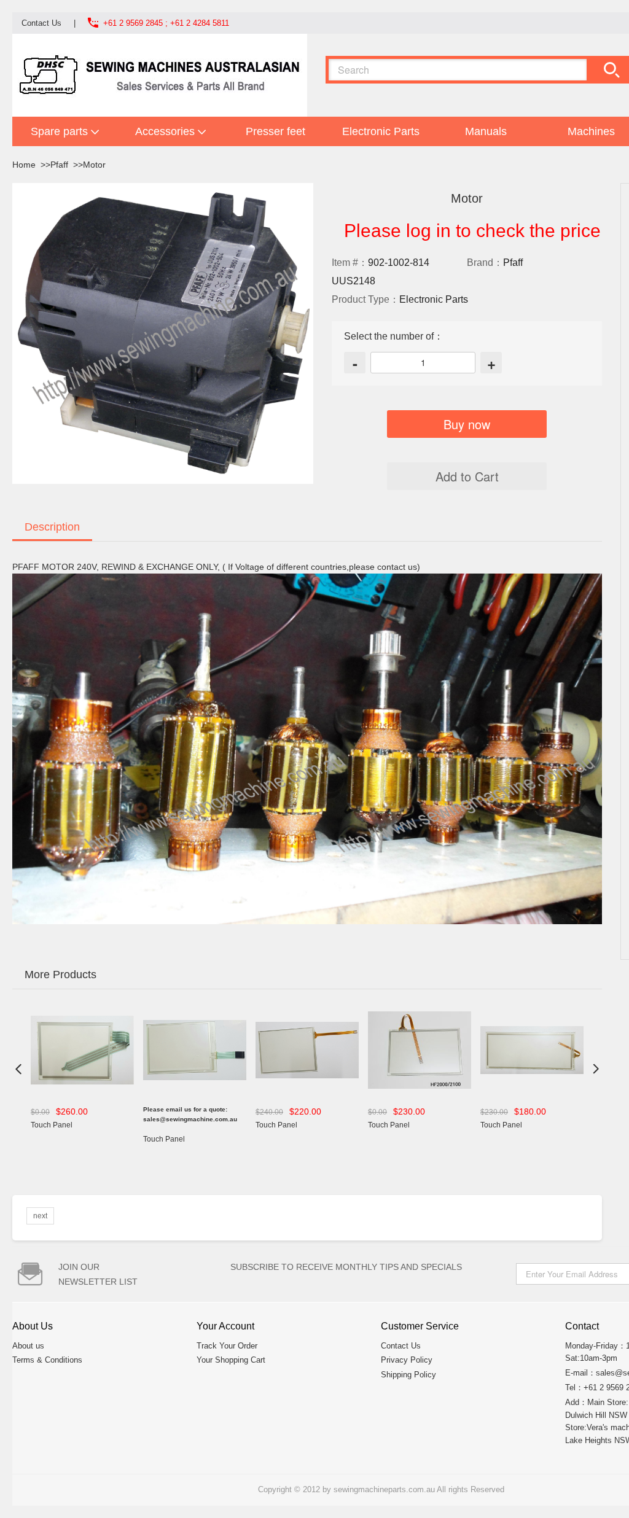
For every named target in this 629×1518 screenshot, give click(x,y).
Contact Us (41, 23)
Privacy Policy (406, 1359)
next (40, 1216)
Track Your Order (227, 1345)
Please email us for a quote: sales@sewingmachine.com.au (190, 1114)
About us (28, 1345)
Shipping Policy (408, 1374)
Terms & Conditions (47, 1359)
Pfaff (59, 164)
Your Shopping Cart (231, 1359)
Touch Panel (51, 1125)
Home (24, 164)
